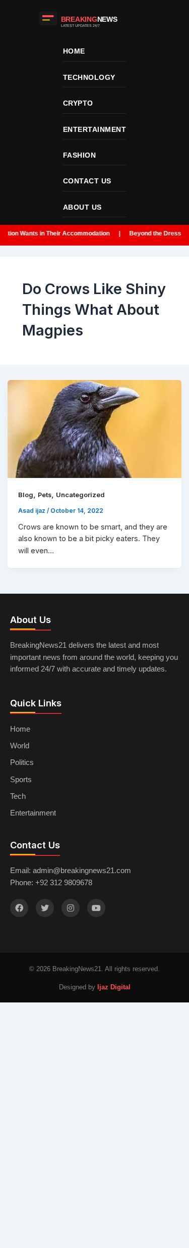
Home (74, 51)
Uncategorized (80, 495)
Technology (89, 77)
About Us (82, 207)
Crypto (78, 103)
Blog (25, 495)
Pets (44, 495)
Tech (18, 796)
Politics (22, 762)
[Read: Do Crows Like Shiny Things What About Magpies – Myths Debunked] (95, 429)
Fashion (79, 155)
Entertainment (95, 129)
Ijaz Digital (114, 987)
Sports (21, 780)
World (19, 746)
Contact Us (87, 181)
